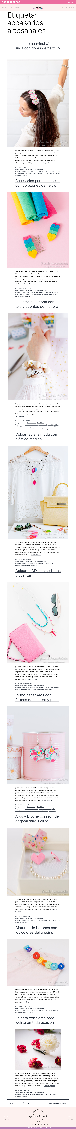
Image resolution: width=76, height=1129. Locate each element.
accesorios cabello (44, 292)
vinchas (25, 175)
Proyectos (16, 7)
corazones (28, 294)
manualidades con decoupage (39, 811)
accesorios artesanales (31, 171)
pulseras (49, 429)
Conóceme (4, 7)
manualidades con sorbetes (44, 689)
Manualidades (40, 169)
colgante (50, 563)
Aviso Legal (6, 1119)
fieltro (36, 294)
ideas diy (40, 294)
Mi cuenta (70, 1116)
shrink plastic (34, 565)
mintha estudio (47, 1127)
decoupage (49, 809)
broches (48, 920)
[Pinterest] (14, 2)
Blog (66, 7)
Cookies (6, 1116)
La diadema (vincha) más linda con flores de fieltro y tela (37, 48)
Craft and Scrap (31, 169)
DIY (55, 171)
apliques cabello (19, 294)
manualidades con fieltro (25, 173)
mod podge (52, 811)
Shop (62, 7)
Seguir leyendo (48, 163)
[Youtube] (8, 2)
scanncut (57, 173)
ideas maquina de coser (43, 427)
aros (44, 809)
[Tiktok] (17, 2)
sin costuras (18, 175)
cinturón (55, 1010)
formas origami (19, 922)
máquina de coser (42, 429)
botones (50, 1010)
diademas (51, 171)
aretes (41, 809)
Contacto (72, 7)
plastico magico (19, 565)
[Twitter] (11, 2)
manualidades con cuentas (28, 689)
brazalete (50, 425)
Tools (46, 290)
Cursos (10, 7)
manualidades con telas (29, 429)
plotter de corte (49, 173)
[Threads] (19, 2)
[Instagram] (5, 2)
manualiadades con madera (23, 811)
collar (55, 687)
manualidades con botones (25, 1012)
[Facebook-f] (2, 2)
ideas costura (26, 427)
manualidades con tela (38, 173)
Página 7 (25, 1103)
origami (27, 922)
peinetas (24, 1096)
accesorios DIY (43, 171)
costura (17, 427)
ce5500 (56, 425)
